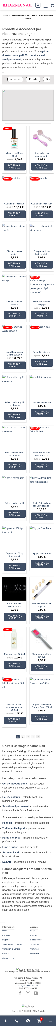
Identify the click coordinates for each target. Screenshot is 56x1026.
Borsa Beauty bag (41, 352)
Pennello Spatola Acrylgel (41, 303)
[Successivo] (38, 736)
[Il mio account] (5, 1020)
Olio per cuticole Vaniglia (14, 252)
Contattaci (34, 949)
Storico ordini (36, 944)
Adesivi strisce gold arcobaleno (14, 403)
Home (5, 15)
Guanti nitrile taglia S (14, 204)
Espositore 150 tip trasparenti (14, 554)
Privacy (5, 953)
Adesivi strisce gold (14, 503)
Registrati (34, 935)
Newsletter (34, 953)
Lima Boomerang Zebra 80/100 (41, 454)
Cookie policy (8, 958)
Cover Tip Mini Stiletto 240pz (14, 605)
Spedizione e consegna (12, 944)
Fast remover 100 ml (14, 654)
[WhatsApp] (28, 1020)
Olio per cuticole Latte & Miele (42, 252)
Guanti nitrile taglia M (41, 204)
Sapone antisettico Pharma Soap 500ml (42, 706)
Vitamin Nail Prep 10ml (14, 154)
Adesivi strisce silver (41, 402)
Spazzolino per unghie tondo (41, 154)
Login (32, 931)
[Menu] (50, 1020)
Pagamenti (7, 940)
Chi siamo (6, 935)
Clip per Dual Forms (41, 553)
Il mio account (36, 940)
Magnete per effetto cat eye (41, 655)
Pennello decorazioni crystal (41, 605)
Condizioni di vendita (11, 949)
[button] (37, 5)
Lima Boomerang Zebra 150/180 (14, 353)
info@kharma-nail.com (28, 986)
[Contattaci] (17, 1020)
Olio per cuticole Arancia (14, 303)
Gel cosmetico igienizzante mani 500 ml (14, 707)
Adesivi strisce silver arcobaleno (14, 454)
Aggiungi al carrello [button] (15, 166)
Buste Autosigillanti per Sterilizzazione (42, 504)
